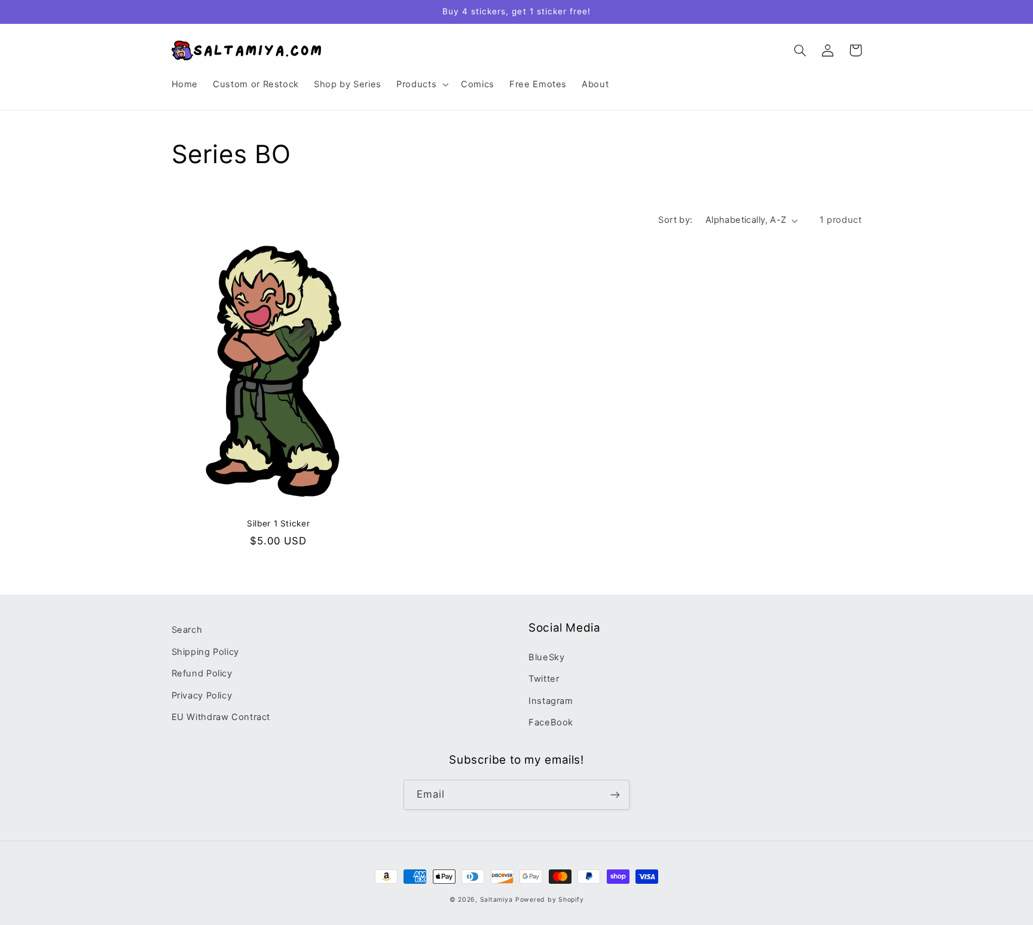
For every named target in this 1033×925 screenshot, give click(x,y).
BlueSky (546, 657)
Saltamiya (496, 899)
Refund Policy (202, 673)
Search (187, 629)
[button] (421, 85)
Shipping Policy (205, 652)
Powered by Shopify (549, 899)
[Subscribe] (615, 794)
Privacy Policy (202, 695)
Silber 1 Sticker (278, 523)
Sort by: (675, 220)
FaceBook (550, 722)
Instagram (550, 701)
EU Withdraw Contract (221, 717)
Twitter (543, 678)
